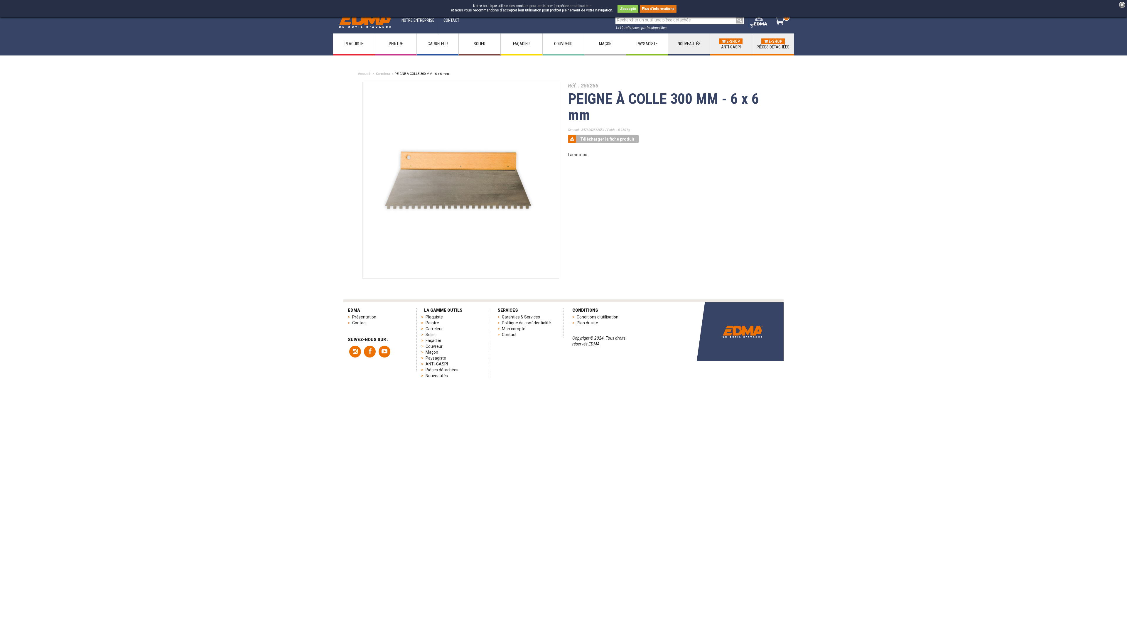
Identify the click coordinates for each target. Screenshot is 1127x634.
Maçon (432, 352)
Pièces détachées (442, 369)
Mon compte (513, 328)
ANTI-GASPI (437, 364)
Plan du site (587, 323)
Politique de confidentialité (526, 323)
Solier (431, 334)
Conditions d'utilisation (597, 317)
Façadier (433, 340)
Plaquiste (434, 317)
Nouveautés (437, 375)
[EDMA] (365, 20)
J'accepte (628, 9)
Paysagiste (436, 358)
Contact (359, 323)
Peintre (432, 323)
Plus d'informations (658, 9)
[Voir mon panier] (779, 20)
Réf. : (574, 85)
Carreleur (383, 74)
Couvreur (434, 346)
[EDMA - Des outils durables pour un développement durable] (742, 331)
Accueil (364, 74)
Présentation (364, 317)
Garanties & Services (521, 317)
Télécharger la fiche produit (607, 139)
